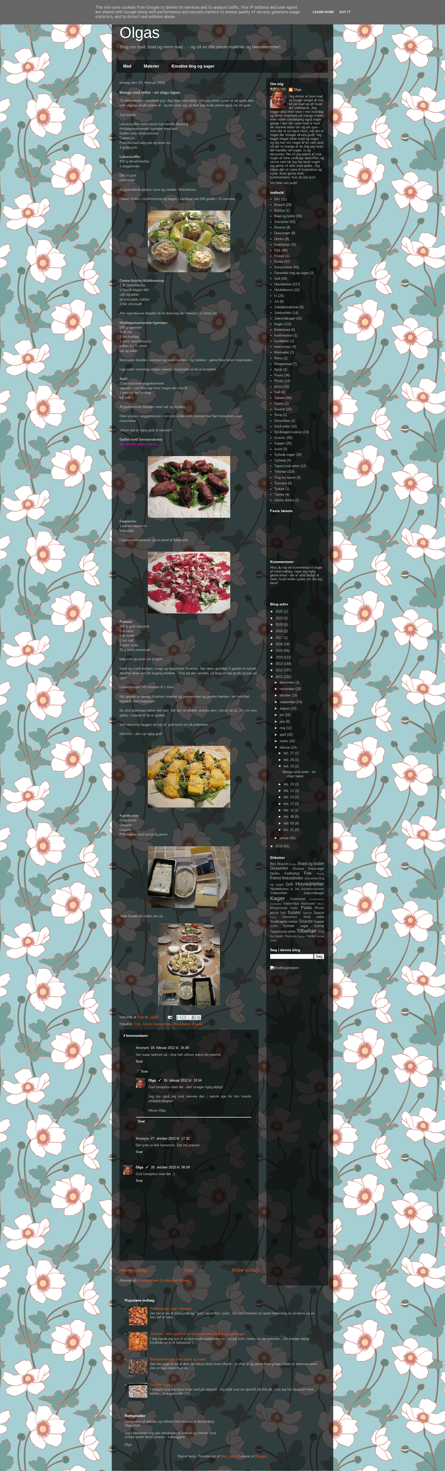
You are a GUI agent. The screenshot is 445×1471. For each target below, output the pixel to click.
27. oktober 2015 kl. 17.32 (170, 1138)
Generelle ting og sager (291, 273)
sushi (278, 449)
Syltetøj (280, 460)
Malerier (151, 66)
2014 (280, 657)
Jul (276, 301)
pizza (278, 386)
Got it (345, 12)
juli (282, 715)
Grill (277, 278)
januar (285, 838)
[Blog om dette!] (183, 1017)
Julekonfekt (283, 313)
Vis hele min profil (283, 183)
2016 (280, 644)
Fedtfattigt (281, 245)
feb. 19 (289, 797)
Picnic (279, 381)
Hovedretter (181, 1024)
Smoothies (282, 421)
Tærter (279, 494)
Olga (152, 1080)
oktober (286, 695)
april (283, 735)
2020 (280, 624)
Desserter (281, 222)
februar (285, 747)
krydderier (281, 341)
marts (284, 741)
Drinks (279, 239)
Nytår (278, 369)
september (288, 702)
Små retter (282, 426)
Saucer (279, 409)
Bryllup (279, 210)
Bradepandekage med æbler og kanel (178, 1359)
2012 (280, 670)
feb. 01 (289, 830)
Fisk (137, 1024)
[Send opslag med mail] (169, 1017)
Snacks (198, 1024)
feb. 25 (289, 766)
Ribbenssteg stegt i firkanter (171, 1309)
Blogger (260, 1456)
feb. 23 (289, 784)
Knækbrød (282, 330)
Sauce (279, 403)
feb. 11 (289, 810)
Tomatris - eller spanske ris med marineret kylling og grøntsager (197, 1334)
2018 (280, 631)
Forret (147, 1024)
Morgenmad (283, 364)
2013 (280, 664)
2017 (280, 638)
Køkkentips (282, 347)
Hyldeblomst (283, 290)
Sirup (278, 415)
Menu (278, 358)
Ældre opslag (245, 1270)
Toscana (280, 483)
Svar (139, 1061)
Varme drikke (284, 500)
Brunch (279, 205)
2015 (280, 650)
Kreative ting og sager (193, 66)
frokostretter (162, 1024)
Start (189, 1270)
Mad (127, 66)
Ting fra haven (285, 477)
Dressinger (282, 233)
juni (283, 721)
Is (275, 296)
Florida (279, 256)
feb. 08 (289, 817)
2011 (280, 677)
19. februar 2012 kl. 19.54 (183, 1080)
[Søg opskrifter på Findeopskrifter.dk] (284, 968)
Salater (279, 398)
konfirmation (283, 335)
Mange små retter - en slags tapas (299, 774)
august (285, 708)
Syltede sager (284, 455)
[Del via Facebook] (193, 1017)
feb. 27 (289, 753)
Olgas (139, 32)
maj (283, 728)
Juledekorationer (286, 307)
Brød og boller (284, 216)
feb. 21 (289, 791)
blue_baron (229, 1456)
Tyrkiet (279, 489)
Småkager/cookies (288, 432)
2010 (280, 846)
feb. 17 (289, 804)
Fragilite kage (160, 1385)
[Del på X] (188, 1017)
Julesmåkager (284, 318)
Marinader (281, 352)
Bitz (277, 199)
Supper (279, 443)
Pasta (278, 375)
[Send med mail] (179, 1017)
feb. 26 (289, 760)
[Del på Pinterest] (198, 1017)
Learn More (323, 12)
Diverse (280, 227)
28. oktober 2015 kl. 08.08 (170, 1167)
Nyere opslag (133, 1270)
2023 (280, 618)
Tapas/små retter (286, 466)
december (287, 682)
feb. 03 (289, 823)
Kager (278, 324)
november (287, 689)
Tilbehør (280, 472)
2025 (280, 611)
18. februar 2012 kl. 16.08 (170, 1048)
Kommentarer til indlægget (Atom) (164, 1280)
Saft (277, 392)
